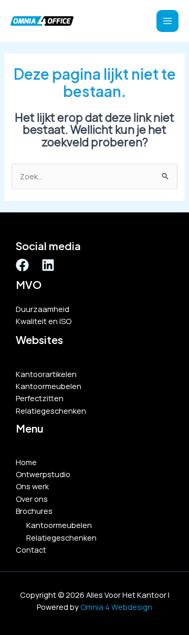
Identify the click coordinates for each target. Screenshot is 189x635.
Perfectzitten (40, 398)
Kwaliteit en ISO (43, 321)
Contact (31, 549)
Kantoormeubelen (48, 386)
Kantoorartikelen (46, 374)
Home (26, 462)
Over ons (32, 498)
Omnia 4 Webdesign (116, 606)
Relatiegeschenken (51, 410)
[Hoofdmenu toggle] (167, 21)
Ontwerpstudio (43, 474)
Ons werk (32, 486)
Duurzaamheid (42, 309)
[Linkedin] (48, 265)
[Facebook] (22, 265)
